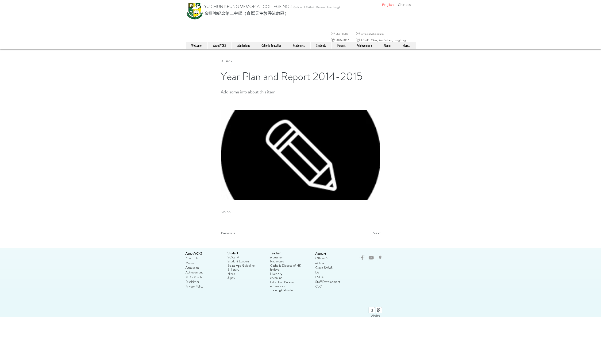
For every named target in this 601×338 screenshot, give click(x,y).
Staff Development (327, 281)
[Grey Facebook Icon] (362, 258)
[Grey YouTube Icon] (371, 258)
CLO (318, 286)
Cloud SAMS (324, 267)
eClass (319, 263)
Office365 (322, 258)
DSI (317, 272)
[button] (271, 45)
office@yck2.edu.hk (372, 34)
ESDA (319, 277)
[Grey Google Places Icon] (380, 258)
